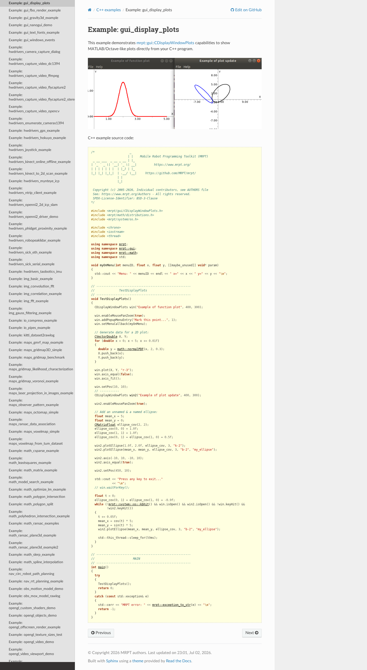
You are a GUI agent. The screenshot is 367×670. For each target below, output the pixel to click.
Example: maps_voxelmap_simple (34, 431)
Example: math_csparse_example (34, 451)
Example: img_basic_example (31, 279)
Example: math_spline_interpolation (36, 562)
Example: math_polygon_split (31, 504)
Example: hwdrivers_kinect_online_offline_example (40, 159)
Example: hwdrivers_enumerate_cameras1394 (36, 121)
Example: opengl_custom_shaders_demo (32, 606)
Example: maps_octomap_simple (33, 412)
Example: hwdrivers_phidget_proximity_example (38, 226)
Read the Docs (178, 661)
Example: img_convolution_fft (31, 286)
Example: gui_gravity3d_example (33, 18)
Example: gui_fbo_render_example (35, 10)
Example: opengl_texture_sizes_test (35, 635)
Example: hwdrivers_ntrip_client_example (32, 190)
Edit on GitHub (248, 10)
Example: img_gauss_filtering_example (30, 311)
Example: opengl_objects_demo (33, 615)
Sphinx (112, 661)
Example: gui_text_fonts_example (34, 32)
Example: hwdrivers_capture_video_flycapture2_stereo (42, 97)
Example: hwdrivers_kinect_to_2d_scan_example (38, 171)
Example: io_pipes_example (29, 328)
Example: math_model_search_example (31, 480)
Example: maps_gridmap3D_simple (35, 350)
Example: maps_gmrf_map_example (36, 342)
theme (137, 661)
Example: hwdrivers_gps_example (34, 131)
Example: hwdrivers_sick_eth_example (30, 250)
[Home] (90, 10)
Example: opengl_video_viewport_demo (31, 652)
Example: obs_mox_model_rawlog (34, 596)
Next (250, 633)
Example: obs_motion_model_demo (36, 589)
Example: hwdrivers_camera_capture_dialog (34, 49)
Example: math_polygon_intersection (37, 497)
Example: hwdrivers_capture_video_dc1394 (34, 61)
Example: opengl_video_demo (31, 642)
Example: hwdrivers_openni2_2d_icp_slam (33, 202)
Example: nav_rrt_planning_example (36, 581)
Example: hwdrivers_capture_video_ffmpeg (34, 73)
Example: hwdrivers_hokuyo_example (37, 138)
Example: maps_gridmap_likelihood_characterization (41, 367)
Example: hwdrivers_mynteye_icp (34, 181)
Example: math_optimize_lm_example (37, 489)
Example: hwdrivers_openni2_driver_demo (33, 214)
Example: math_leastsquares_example (30, 460)
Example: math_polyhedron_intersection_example (39, 514)
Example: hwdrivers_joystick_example (30, 147)
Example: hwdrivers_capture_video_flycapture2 (37, 85)
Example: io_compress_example (33, 320)
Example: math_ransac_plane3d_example (32, 533)
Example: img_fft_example (28, 301)
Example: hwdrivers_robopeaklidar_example (34, 238)
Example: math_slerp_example (32, 554)
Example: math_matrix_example (33, 470)
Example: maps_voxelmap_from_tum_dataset (36, 441)
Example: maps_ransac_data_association (32, 422)
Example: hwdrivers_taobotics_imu (35, 271)
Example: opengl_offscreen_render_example (34, 625)
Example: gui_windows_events (32, 40)
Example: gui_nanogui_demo (30, 25)
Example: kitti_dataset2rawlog (31, 335)
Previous (103, 633)
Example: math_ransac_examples (34, 523)
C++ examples (108, 10)
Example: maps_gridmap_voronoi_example (33, 379)
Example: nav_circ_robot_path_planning (31, 571)
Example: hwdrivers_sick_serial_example (31, 262)
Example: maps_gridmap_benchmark (37, 357)
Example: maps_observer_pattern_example (34, 403)
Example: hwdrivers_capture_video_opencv (34, 109)
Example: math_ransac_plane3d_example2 (33, 545)
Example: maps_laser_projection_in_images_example (41, 391)
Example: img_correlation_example (35, 294)
